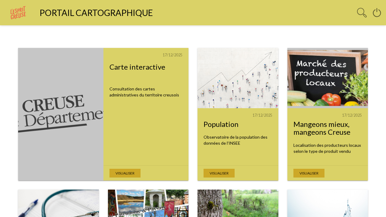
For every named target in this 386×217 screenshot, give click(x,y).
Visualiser (124, 173)
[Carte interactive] (60, 114)
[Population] (238, 78)
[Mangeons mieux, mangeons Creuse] (327, 78)
